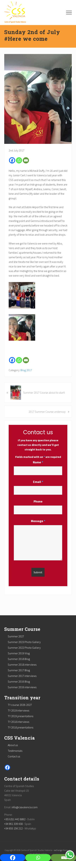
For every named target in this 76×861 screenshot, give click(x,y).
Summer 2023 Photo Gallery (24, 642)
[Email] (26, 160)
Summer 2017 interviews (22, 676)
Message (38, 521)
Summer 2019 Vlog (19, 653)
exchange (58, 850)
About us (13, 745)
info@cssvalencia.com (24, 807)
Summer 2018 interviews (22, 664)
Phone (38, 501)
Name (38, 462)
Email (38, 482)
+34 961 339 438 (13, 824)
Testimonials (15, 750)
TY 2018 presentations (20, 727)
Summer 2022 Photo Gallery (24, 647)
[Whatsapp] (19, 160)
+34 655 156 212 (13, 828)
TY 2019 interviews (18, 710)
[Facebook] (12, 160)
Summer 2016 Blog (19, 681)
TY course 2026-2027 (20, 705)
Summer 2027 (16, 636)
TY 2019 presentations (20, 716)
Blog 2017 (26, 370)
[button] (69, 12)
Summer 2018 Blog (19, 659)
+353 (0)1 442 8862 (14, 819)
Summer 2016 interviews (22, 687)
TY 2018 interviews (18, 722)
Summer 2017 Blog (19, 670)
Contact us (14, 756)
